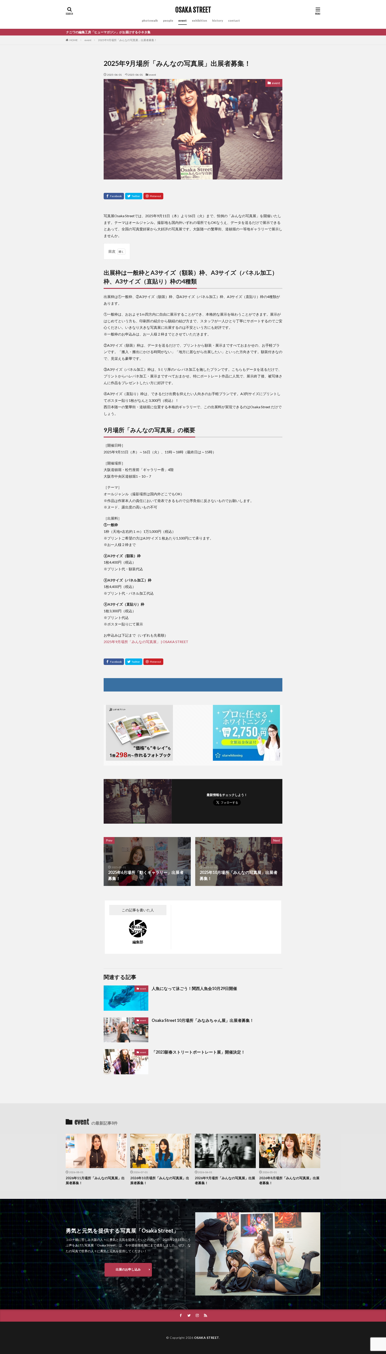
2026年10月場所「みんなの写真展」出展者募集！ (159, 1180)
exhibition (199, 20)
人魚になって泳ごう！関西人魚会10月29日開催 (194, 988)
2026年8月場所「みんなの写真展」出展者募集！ (289, 1180)
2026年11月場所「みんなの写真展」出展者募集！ (95, 1180)
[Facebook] (114, 196)
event (182, 20)
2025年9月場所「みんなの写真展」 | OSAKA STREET (146, 642)
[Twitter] (133, 196)
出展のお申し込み (128, 1269)
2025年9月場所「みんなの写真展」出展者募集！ (127, 40)
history (217, 20)
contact (234, 20)
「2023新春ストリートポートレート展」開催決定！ (198, 1052)
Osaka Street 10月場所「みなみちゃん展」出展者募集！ (203, 1020)
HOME (73, 40)
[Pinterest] (153, 196)
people (168, 20)
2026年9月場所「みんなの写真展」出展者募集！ (225, 1180)
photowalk (150, 20)
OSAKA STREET (193, 10)
